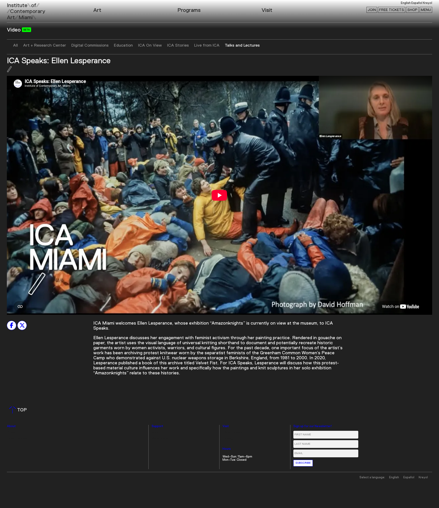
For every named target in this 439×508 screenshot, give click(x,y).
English (406, 3)
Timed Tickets (232, 432)
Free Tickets (391, 10)
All (15, 45)
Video (14, 30)
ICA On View (150, 45)
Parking (227, 438)
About (11, 426)
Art (97, 10)
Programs (189, 10)
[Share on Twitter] (22, 325)
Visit (267, 10)
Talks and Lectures (242, 45)
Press (11, 432)
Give (155, 432)
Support (157, 426)
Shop (412, 10)
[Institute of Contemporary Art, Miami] (14, 9)
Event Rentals (17, 438)
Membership (160, 438)
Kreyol (427, 3)
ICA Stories (178, 45)
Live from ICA (207, 45)
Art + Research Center (44, 45)
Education (123, 45)
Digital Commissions (90, 45)
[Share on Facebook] (11, 325)
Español (416, 3)
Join (372, 10)
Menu (426, 10)
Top (19, 410)
